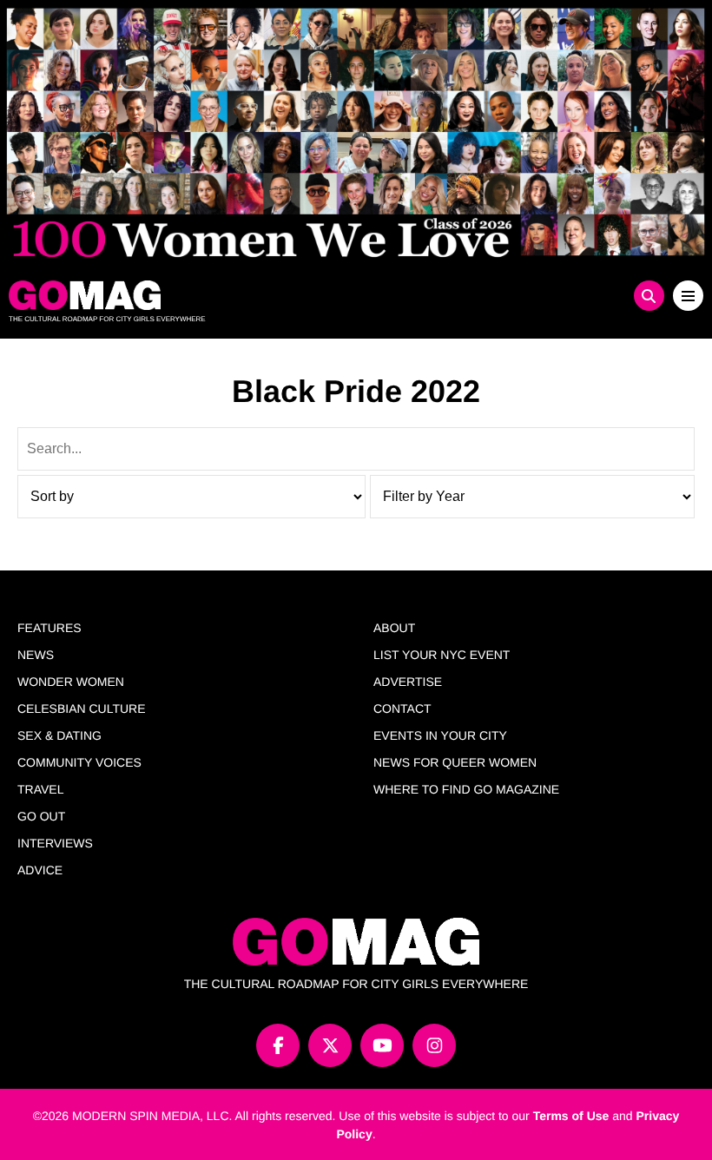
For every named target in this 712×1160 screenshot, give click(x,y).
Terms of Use (571, 1116)
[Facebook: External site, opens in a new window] (278, 1045)
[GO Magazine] (269, 295)
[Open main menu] (688, 295)
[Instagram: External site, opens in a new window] (434, 1045)
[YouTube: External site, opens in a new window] (382, 1045)
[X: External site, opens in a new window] (330, 1045)
